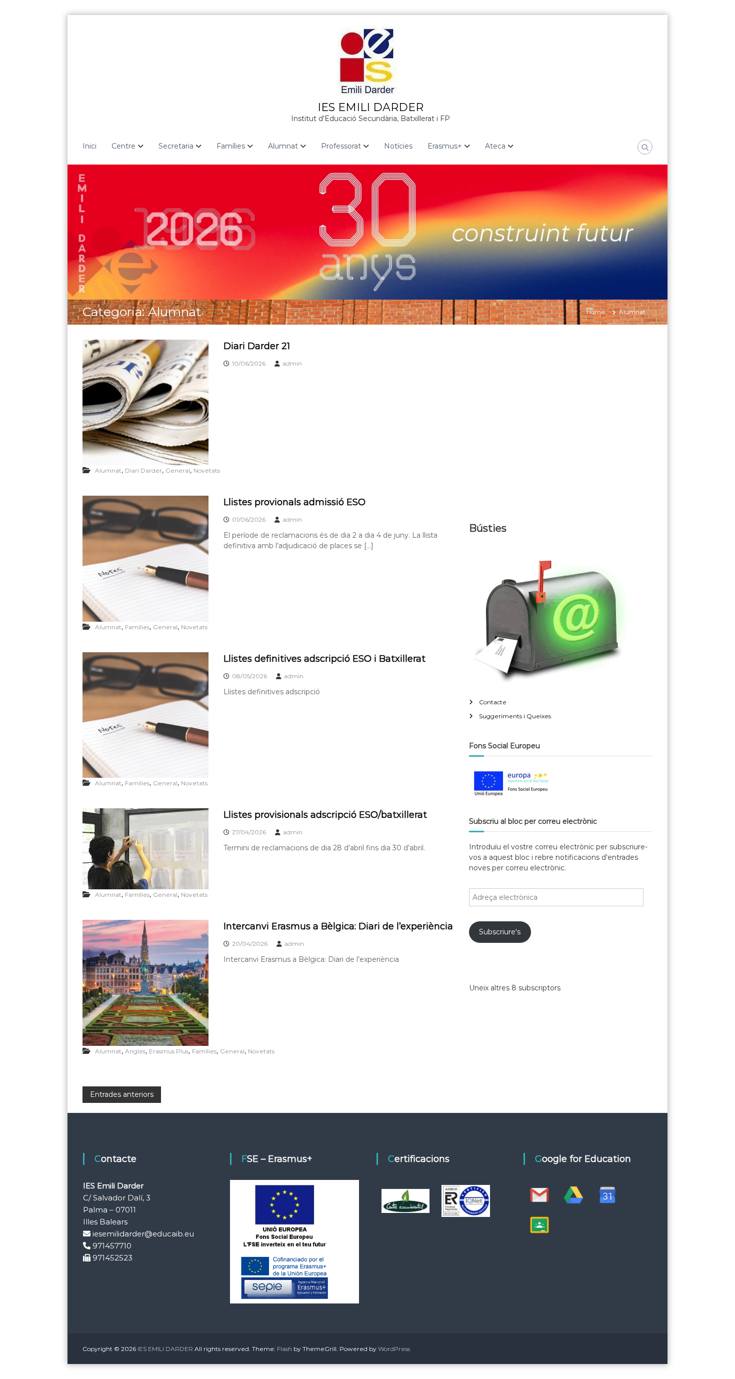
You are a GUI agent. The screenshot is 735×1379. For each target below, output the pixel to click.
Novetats (207, 470)
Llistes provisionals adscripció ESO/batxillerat (325, 814)
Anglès (135, 1051)
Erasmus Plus (168, 1051)
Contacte (492, 702)
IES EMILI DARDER (371, 107)
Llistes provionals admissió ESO (295, 502)
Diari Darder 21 (257, 346)
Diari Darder (143, 470)
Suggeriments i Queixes (515, 716)
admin (292, 363)
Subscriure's (499, 931)
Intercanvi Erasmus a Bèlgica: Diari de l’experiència (338, 926)
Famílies (137, 627)
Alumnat (108, 470)
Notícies (398, 146)
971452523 (112, 1257)
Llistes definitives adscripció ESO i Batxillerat (325, 658)
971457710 (112, 1245)
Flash (284, 1348)
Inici (89, 146)
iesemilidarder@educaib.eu (143, 1233)
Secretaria (176, 146)
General (178, 470)
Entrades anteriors (122, 1094)
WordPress (394, 1348)
